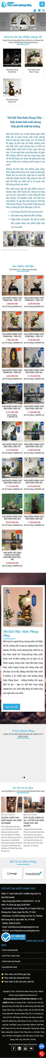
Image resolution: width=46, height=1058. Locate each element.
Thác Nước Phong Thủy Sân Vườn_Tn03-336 (34, 445)
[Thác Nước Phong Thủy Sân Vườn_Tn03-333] (12, 467)
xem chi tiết (12, 706)
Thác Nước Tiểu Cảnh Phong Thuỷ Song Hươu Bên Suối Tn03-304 (12, 556)
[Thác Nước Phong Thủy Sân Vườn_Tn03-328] (34, 504)
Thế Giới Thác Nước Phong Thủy (26, 991)
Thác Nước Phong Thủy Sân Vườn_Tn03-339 (34, 407)
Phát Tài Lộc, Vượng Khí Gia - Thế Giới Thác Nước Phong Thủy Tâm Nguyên (11, 821)
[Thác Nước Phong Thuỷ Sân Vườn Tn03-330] (34, 467)
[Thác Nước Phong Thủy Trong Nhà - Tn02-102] (12, 321)
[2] (23, 28)
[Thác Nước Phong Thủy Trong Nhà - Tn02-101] (34, 321)
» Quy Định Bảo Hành (9, 967)
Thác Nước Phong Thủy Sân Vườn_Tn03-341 (12, 407)
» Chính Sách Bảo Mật (9, 950)
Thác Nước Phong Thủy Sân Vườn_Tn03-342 (34, 371)
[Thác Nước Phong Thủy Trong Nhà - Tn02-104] (12, 285)
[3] (25, 28)
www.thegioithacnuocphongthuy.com (24, 930)
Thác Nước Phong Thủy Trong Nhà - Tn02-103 (34, 299)
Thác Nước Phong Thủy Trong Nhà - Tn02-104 (12, 299)
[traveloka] (12, 873)
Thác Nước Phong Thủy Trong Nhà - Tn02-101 (34, 335)
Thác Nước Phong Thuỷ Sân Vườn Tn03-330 (34, 481)
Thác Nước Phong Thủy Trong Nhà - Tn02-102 (12, 335)
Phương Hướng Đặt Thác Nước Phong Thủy (34, 817)
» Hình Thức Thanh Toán (10, 955)
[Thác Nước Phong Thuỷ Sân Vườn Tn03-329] (12, 504)
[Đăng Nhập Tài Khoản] (34, 10)
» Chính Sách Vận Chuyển (10, 961)
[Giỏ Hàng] (39, 10)
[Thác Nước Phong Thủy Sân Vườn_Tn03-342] (34, 357)
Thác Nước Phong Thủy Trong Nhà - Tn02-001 (12, 371)
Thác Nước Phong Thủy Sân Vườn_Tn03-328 (34, 517)
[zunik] (33, 874)
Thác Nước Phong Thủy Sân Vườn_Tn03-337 (12, 445)
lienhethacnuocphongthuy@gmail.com (23, 926)
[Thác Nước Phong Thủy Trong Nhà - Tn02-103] (34, 285)
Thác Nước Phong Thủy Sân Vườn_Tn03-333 (12, 481)
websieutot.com (32, 995)
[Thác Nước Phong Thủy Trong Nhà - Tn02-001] (12, 357)
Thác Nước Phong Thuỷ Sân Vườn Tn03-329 (12, 517)
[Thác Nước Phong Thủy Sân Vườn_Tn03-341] (12, 393)
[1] (21, 28)
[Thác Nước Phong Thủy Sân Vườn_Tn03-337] (12, 431)
